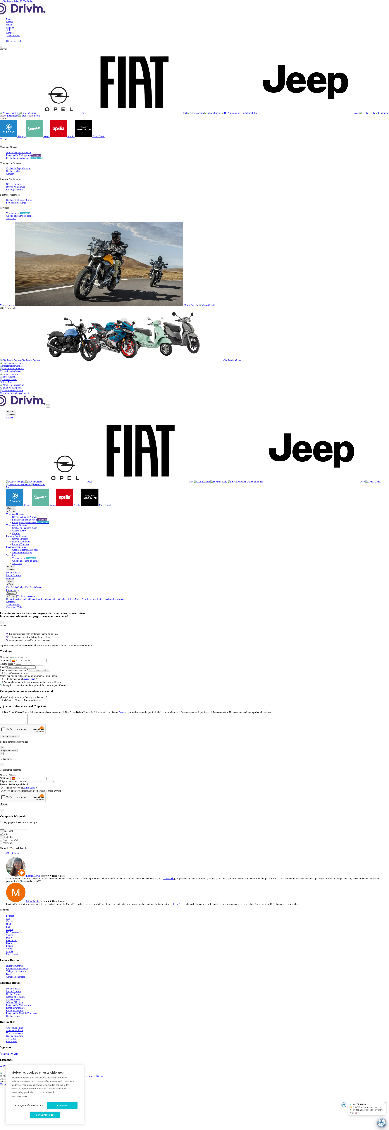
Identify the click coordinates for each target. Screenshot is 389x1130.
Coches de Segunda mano (18, 168)
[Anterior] (1, 142)
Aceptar (62, 1105)
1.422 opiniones (11, 853)
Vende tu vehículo (14, 1033)
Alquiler (10, 578)
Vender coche (18, 213)
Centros (11, 593)
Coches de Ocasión (15, 997)
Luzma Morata (33, 875)
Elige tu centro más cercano (14, 670)
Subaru (9, 935)
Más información (19, 1096)
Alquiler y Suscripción (92, 599)
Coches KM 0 (13, 171)
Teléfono (5, 660)
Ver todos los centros (27, 596)
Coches (9, 417)
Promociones (12, 590)
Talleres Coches (58, 599)
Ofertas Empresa (14, 184)
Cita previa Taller (14, 607)
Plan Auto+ (11, 1041)
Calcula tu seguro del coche (19, 215)
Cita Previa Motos (33, 587)
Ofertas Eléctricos (14, 1002)
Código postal (7, 663)
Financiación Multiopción (23, 155)
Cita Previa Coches (15, 587)
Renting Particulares (15, 1007)
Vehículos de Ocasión (16, 525)
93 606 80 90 (26, 1)
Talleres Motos (74, 599)
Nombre (5, 657)
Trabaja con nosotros (16, 971)
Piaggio (9, 946)
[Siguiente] (1, 145)
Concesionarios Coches (17, 599)
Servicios (10, 555)
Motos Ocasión (13, 575)
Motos (9, 487)
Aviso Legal (29, 679)
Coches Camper (13, 1016)
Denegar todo (45, 1115)
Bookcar (123, 712)
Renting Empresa (14, 189)
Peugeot (10, 915)
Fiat (8, 926)
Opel (8, 924)
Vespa (9, 948)
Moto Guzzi (12, 954)
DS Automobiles (14, 932)
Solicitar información (10, 736)
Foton (9, 943)
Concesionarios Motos (40, 599)
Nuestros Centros (14, 966)
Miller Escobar (33, 901)
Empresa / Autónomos (16, 536)
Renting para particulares (24, 158)
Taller (10, 581)
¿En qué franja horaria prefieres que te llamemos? (23, 697)
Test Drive (11, 218)
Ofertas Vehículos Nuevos (18, 152)
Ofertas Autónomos (15, 187)
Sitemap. (100, 1076)
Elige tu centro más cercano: (14, 781)
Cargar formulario (8, 750)
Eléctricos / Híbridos (16, 547)
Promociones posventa (17, 968)
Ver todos (4, 139)
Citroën (9, 921)
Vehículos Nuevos (15, 514)
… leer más (168, 878)
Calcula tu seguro (14, 1036)
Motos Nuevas (13, 572)
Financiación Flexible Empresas (21, 1013)
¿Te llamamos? (13, 604)
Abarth (9, 929)
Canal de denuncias (15, 976)
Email (3, 667)
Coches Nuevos (13, 994)
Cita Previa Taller (11, 1)
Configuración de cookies (29, 1105)
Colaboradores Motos (114, 599)
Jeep (8, 918)
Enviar (4, 804)
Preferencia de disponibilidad (14, 784)
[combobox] (13, 660)
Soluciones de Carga (16, 202)
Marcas (11, 411)
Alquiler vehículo (14, 1030)
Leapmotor (11, 940)
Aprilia (9, 951)
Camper (10, 173)
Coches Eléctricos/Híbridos (19, 200)
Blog (8, 974)
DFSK (9, 937)
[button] (194, 691)
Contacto (10, 602)
